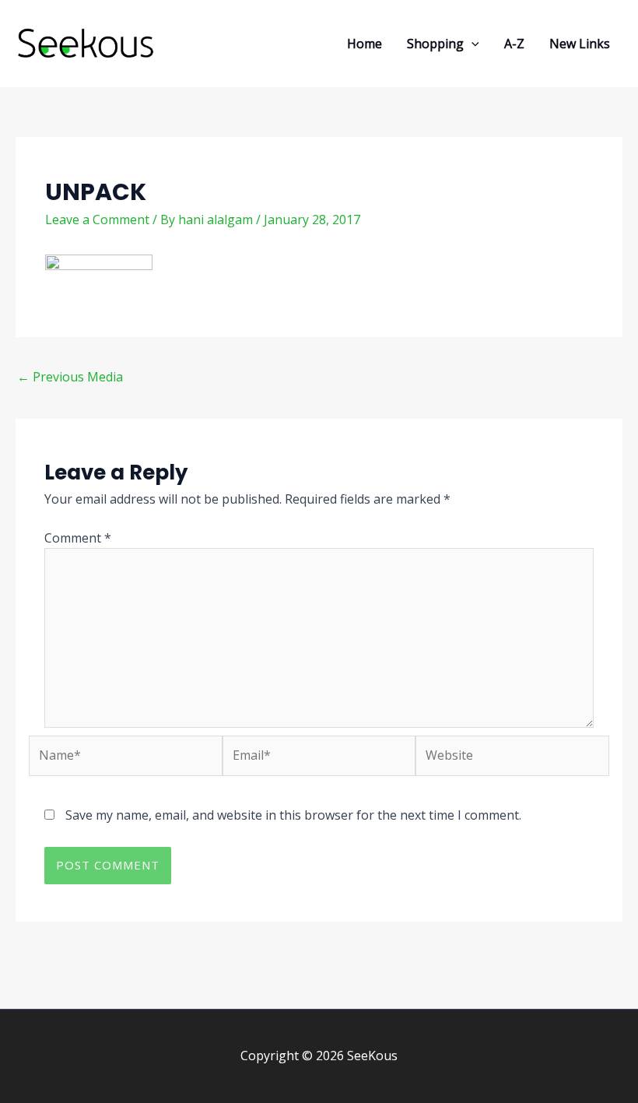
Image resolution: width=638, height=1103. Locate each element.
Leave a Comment (97, 219)
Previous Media (70, 376)
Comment (77, 537)
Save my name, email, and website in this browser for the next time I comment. (293, 815)
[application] (471, 43)
